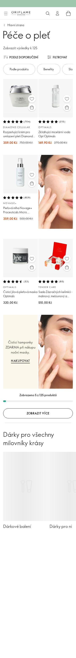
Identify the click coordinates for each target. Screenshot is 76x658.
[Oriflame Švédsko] (20, 13)
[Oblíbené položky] (32, 99)
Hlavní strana (15, 25)
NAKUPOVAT (20, 361)
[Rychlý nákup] (32, 107)
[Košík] (68, 13)
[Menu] (5, 13)
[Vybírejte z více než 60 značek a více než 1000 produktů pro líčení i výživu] (48, 13)
